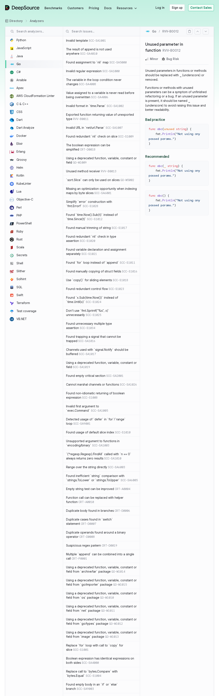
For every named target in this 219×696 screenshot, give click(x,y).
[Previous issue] (197, 31)
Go (154, 31)
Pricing (94, 8)
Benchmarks (53, 8)
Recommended (157, 157)
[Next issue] (206, 31)
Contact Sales (201, 8)
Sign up (177, 8)
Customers (75, 8)
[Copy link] (189, 31)
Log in (159, 8)
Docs (108, 8)
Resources (125, 8)
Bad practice (155, 120)
